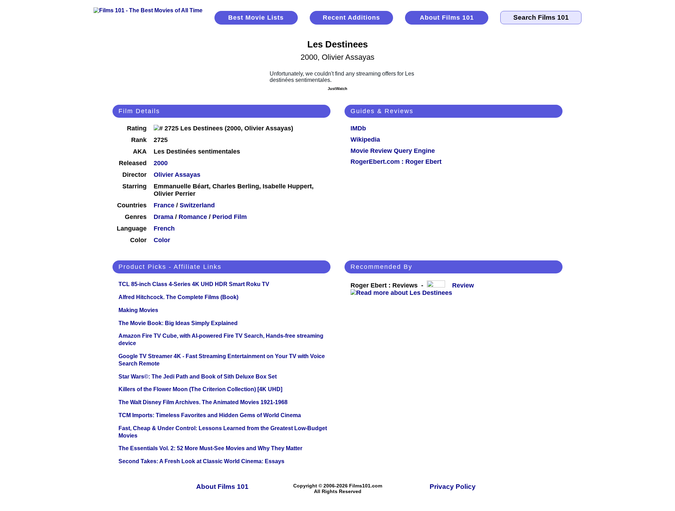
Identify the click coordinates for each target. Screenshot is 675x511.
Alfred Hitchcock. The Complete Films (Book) (178, 297)
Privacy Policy (453, 486)
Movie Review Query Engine (393, 150)
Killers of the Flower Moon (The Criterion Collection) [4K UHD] (200, 389)
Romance (193, 216)
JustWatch (337, 88)
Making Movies (138, 310)
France (164, 205)
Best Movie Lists (256, 17)
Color (162, 240)
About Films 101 (447, 17)
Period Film (229, 216)
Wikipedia (365, 139)
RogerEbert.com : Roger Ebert (396, 161)
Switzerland (197, 205)
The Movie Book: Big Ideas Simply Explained (178, 323)
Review (464, 285)
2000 (161, 163)
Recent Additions (351, 17)
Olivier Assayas (177, 174)
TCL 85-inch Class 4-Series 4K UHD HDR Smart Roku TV (193, 284)
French (164, 228)
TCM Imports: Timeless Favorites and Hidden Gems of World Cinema (209, 415)
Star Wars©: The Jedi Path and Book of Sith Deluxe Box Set (197, 377)
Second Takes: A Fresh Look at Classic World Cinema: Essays (201, 461)
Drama (163, 216)
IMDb (358, 128)
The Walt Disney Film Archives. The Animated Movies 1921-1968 (203, 402)
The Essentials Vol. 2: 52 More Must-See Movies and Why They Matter (210, 448)
